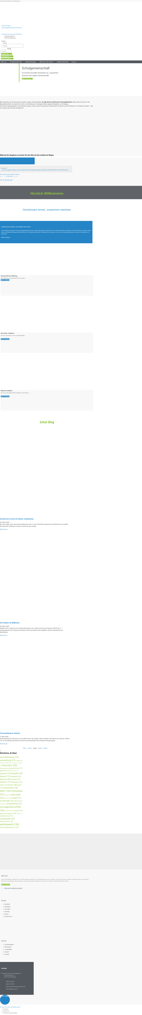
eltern (8, 762)
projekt (16, 798)
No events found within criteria (9, 174)
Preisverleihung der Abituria (10, 733)
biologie (18, 760)
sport (12, 813)
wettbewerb (9, 824)
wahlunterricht (6, 821)
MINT (5, 791)
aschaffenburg (9, 757)
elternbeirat (15, 762)
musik (8, 795)
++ (15, 176)
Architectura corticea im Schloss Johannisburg (16, 519)
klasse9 (5, 779)
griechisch (5, 771)
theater (19, 813)
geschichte (16, 768)
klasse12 (17, 782)
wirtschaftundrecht (9, 827)
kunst (12, 785)
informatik (14, 770)
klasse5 (5, 773)
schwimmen (9, 810)
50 (8, 176)
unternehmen (6, 816)
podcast (7, 798)
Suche (3, 41)
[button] (4, 61)
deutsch (3, 762)
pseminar (18, 801)
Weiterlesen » (4, 529)
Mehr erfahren (27, 78)
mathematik (10, 788)
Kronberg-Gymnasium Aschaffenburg (12, 34)
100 (11, 176)
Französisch (5, 768)
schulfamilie (14, 803)
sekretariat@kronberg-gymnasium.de (12, 27)
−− (2, 176)
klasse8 (16, 776)
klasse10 (15, 779)
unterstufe (7, 818)
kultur (3, 785)
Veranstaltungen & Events (12, 160)
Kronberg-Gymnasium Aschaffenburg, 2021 (10, 1007)
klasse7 (5, 776)
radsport (3, 804)
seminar (18, 811)
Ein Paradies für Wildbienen (9, 623)
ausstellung (7, 760)
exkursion (9, 765)
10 (6, 176)
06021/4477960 (6, 25)
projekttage (6, 801)
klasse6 (16, 773)
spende (4, 813)
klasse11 (5, 782)
